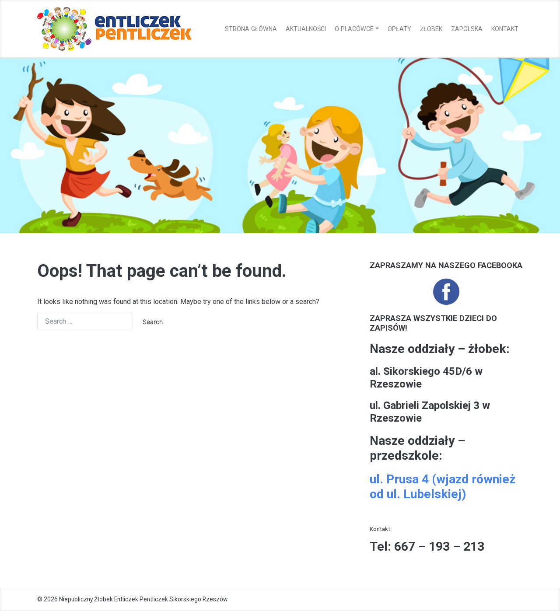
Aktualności (306, 28)
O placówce (354, 28)
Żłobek (431, 28)
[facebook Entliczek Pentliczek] (446, 291)
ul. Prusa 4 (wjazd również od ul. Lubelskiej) (442, 486)
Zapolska (467, 28)
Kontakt (504, 28)
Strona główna (251, 28)
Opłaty (399, 28)
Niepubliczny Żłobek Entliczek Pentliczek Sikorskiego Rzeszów (143, 599)
